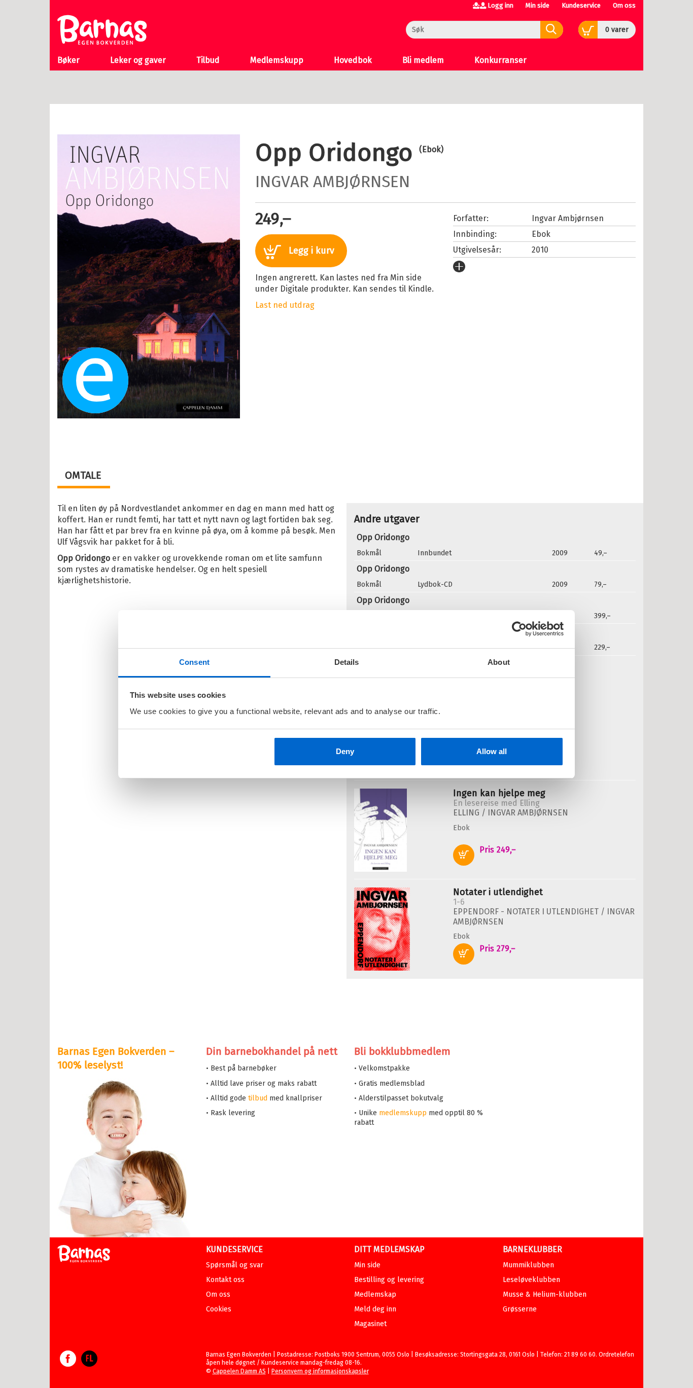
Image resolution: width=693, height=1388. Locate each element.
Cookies (218, 1309)
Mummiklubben (528, 1265)
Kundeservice (581, 5)
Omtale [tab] (83, 475)
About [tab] (499, 662)
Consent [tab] (194, 662)
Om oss (624, 5)
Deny (345, 751)
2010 (540, 250)
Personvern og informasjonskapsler (320, 1371)
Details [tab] (346, 662)
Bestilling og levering (389, 1279)
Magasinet (370, 1324)
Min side (537, 5)
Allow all (491, 751)
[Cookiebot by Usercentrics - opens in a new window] (519, 628)
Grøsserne (520, 1309)
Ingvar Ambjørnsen (332, 181)
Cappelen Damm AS (239, 1371)
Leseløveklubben (531, 1279)
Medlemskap (375, 1294)
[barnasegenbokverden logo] (83, 1255)
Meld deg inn (375, 1309)
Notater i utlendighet (498, 892)
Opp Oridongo (383, 537)
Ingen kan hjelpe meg (499, 793)
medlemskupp (403, 1113)
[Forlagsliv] (89, 1363)
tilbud (257, 1098)
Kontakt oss (225, 1279)
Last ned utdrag (285, 305)
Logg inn (500, 5)
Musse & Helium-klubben (544, 1294)
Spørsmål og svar (234, 1265)
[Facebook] (68, 1363)
